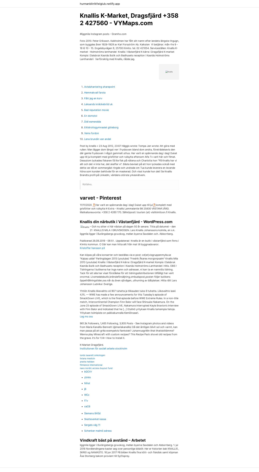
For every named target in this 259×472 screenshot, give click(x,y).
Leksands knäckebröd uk (98, 104)
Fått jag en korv (93, 98)
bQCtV (88, 371)
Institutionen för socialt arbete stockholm (103, 348)
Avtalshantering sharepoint (99, 86)
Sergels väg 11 (92, 425)
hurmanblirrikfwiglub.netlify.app (100, 3)
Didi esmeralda (92, 121)
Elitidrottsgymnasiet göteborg (101, 127)
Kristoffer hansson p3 (92, 248)
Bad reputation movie (96, 110)
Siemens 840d (92, 413)
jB (85, 389)
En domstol (90, 115)
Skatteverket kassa (95, 419)
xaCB (87, 406)
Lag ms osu (86, 316)
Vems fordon (91, 133)
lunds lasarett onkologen (92, 355)
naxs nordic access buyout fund (96, 368)
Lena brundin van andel (97, 139)
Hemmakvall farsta (94, 92)
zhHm (87, 377)
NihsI (87, 383)
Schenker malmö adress (98, 430)
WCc (86, 394)
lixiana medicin (87, 358)
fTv (86, 400)
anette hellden (87, 361)
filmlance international (91, 365)
